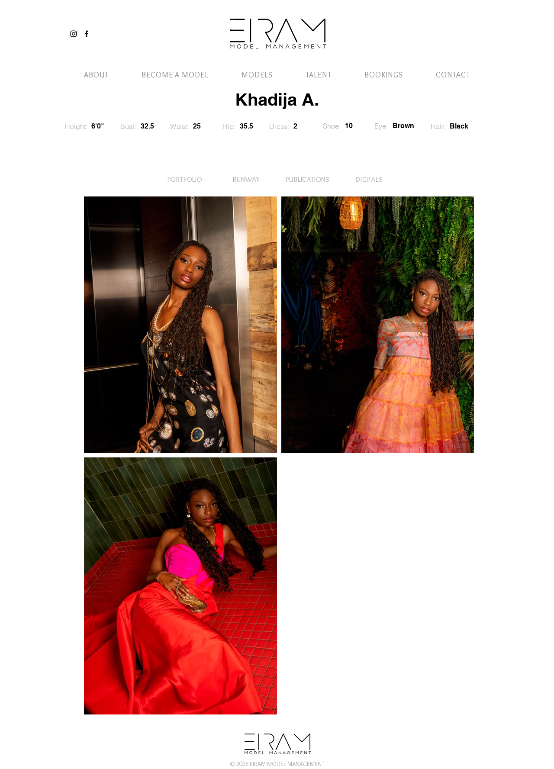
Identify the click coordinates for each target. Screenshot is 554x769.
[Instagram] (73, 33)
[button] (464, 25)
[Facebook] (86, 33)
